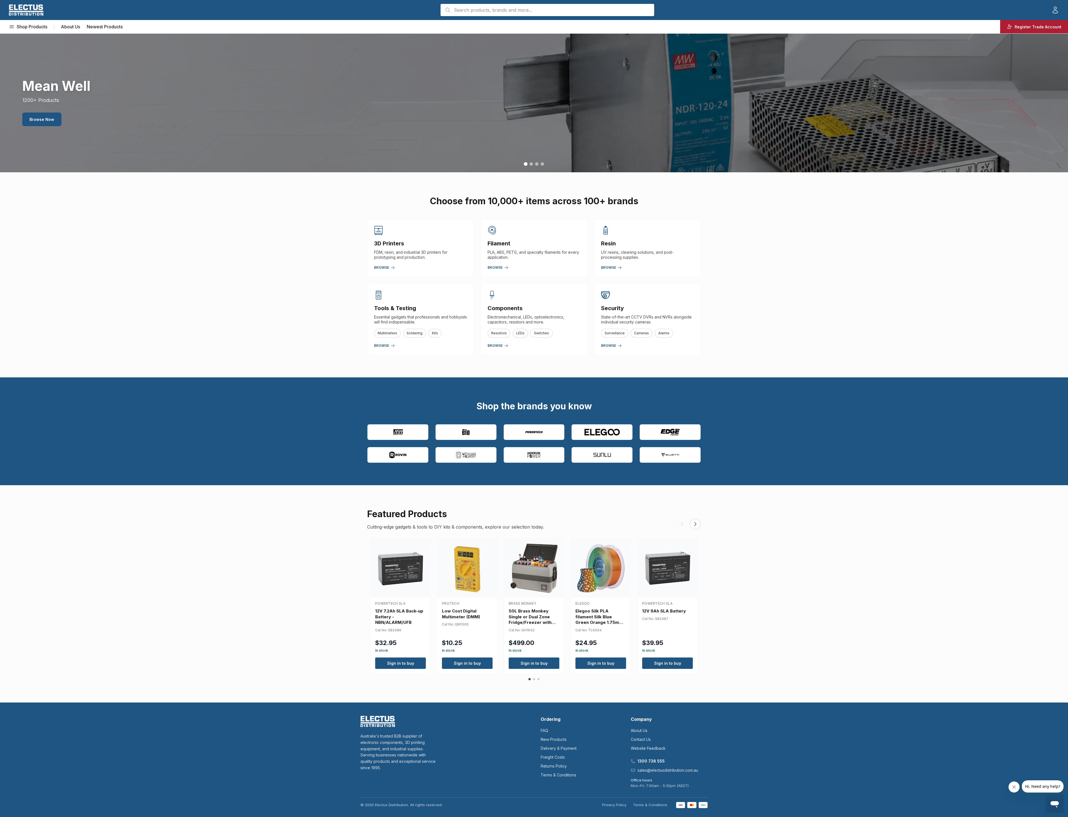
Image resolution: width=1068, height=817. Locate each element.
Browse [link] (381, 267)
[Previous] (682, 524)
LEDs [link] (520, 333)
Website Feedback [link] (648, 748)
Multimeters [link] (387, 333)
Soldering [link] (414, 333)
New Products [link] (554, 739)
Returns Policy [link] (554, 766)
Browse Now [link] (41, 119)
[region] (534, 102)
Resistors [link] (499, 333)
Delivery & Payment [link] (559, 748)
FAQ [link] (544, 730)
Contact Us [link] (641, 739)
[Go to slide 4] (542, 164)
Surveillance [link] (615, 333)
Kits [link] (435, 333)
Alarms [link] (663, 333)
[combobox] (547, 10)
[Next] (695, 524)
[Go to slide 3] (536, 164)
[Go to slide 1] (525, 164)
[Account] (1055, 10)
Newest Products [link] (105, 26)
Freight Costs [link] (553, 757)
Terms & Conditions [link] (558, 775)
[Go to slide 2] (531, 164)
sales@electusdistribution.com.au (667, 770)
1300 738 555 (651, 761)
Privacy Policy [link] (614, 805)
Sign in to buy (400, 663)
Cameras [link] (641, 333)
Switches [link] (541, 333)
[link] (26, 10)
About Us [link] (70, 26)
